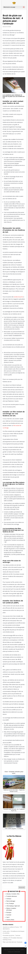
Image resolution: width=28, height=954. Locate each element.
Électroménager (10, 901)
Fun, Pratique (10, 903)
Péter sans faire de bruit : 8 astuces (12, 942)
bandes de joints (18, 297)
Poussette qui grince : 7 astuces (11, 935)
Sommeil (8, 915)
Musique (8, 912)
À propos (18, 949)
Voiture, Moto (10, 919)
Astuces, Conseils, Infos (12, 894)
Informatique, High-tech (13, 906)
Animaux (8, 899)
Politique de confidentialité (14, 951)
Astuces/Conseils (7, 26)
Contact (22, 949)
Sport (7, 917)
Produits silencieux (11, 896)
